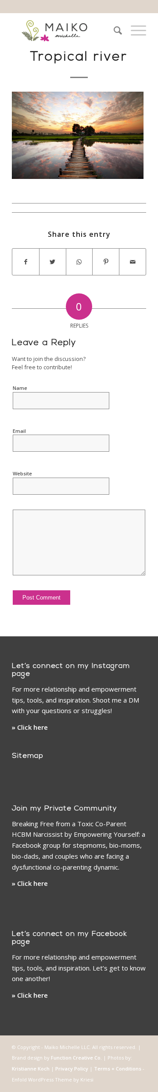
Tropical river (79, 57)
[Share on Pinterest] (106, 262)
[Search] (113, 30)
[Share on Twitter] (53, 262)
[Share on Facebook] (25, 262)
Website (22, 473)
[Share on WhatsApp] (79, 262)
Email (19, 431)
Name (20, 388)
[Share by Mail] (132, 262)
